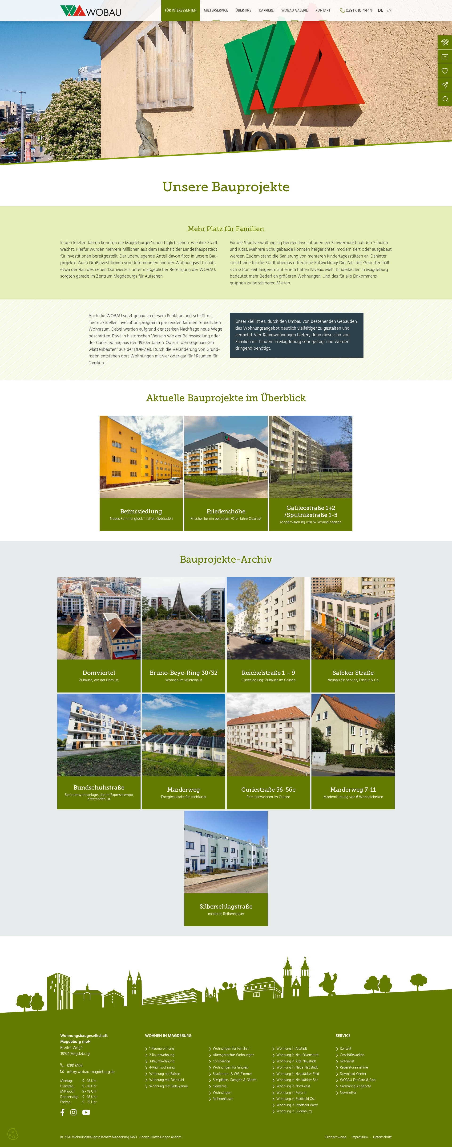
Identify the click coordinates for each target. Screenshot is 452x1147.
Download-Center (353, 1074)
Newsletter (348, 1093)
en (389, 10)
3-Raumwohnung (161, 1061)
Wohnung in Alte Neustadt (296, 1061)
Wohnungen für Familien (231, 1049)
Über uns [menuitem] (243, 10)
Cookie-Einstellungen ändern (160, 1137)
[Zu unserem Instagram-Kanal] (73, 1112)
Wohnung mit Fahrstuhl (166, 1080)
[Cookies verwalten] (13, 1134)
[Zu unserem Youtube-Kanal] (86, 1112)
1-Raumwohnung (161, 1049)
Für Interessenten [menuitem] (180, 10)
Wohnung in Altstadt (291, 1049)
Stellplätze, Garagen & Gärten (235, 1080)
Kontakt (345, 1049)
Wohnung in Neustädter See (297, 1080)
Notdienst (347, 1061)
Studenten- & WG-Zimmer (232, 1074)
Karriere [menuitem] (266, 10)
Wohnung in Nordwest (293, 1086)
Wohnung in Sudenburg (294, 1111)
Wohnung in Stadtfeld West (297, 1105)
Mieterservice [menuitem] (216, 10)
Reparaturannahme (354, 1067)
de (380, 10)
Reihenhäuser (223, 1099)
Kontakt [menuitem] (322, 10)
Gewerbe (220, 1086)
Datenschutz (382, 1137)
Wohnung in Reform (291, 1093)
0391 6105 (75, 1066)
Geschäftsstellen (352, 1055)
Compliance (221, 1061)
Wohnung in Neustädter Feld (297, 1074)
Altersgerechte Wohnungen (233, 1055)
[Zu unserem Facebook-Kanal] (62, 1112)
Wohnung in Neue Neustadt (297, 1067)
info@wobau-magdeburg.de (91, 1072)
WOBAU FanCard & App (357, 1080)
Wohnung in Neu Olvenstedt (297, 1055)
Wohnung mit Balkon (164, 1074)
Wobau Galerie (294, 10)
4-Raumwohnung (162, 1067)
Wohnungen (222, 1093)
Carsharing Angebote (355, 1086)
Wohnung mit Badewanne (168, 1086)
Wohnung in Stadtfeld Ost (295, 1099)
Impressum (360, 1137)
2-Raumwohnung (161, 1055)
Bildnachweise (335, 1137)
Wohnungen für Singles (230, 1067)
